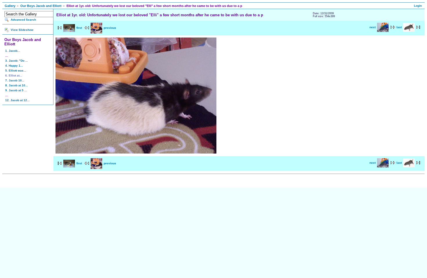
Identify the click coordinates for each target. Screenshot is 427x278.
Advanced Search (23, 19)
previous (110, 27)
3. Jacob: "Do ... (16, 60)
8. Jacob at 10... (16, 85)
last (399, 27)
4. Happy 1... (14, 65)
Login (418, 5)
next (372, 27)
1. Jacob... (12, 50)
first (79, 27)
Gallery (10, 6)
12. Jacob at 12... (17, 100)
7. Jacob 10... (14, 80)
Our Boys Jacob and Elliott (41, 6)
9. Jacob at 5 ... (16, 90)
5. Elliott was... (15, 70)
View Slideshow (22, 29)
